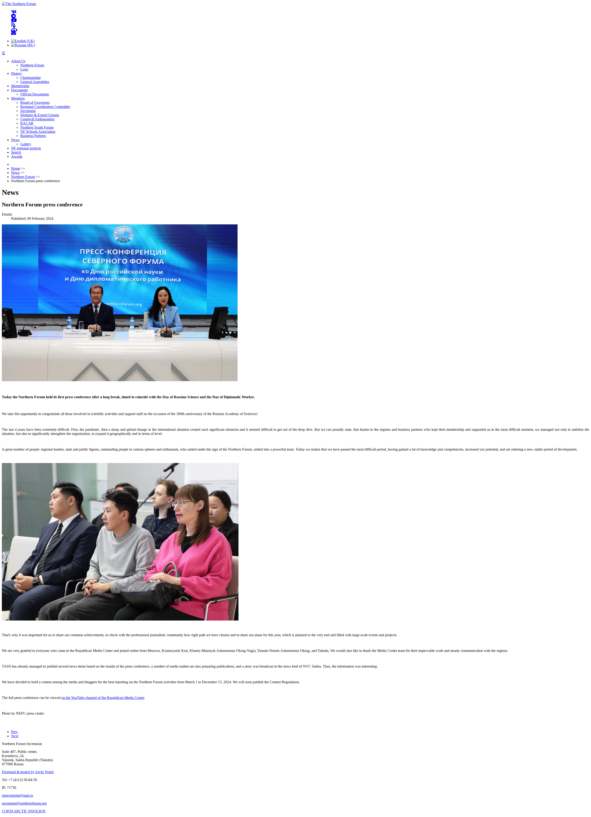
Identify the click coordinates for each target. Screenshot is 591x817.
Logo (24, 69)
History (16, 73)
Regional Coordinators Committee (45, 107)
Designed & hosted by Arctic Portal (28, 772)
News (15, 140)
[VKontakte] (14, 12)
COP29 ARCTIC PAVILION (23, 811)
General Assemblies (34, 82)
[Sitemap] (14, 29)
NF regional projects (26, 148)
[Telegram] (13, 16)
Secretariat (28, 111)
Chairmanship (30, 78)
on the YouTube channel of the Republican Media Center (102, 698)
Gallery (25, 144)
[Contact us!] (13, 33)
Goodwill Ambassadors (37, 119)
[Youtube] (14, 20)
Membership (20, 86)
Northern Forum (32, 65)
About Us (18, 61)
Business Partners (33, 136)
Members (18, 98)
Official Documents (34, 94)
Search (16, 152)
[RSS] (13, 25)
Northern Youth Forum (37, 127)
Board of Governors (35, 102)
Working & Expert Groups (39, 115)
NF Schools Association (37, 132)
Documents (19, 90)
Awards (16, 156)
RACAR (26, 123)
